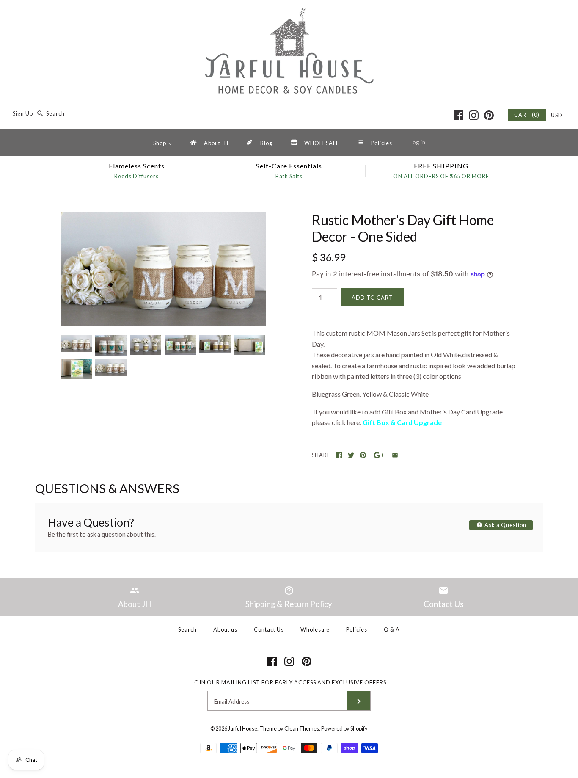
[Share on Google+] (379, 455)
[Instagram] (474, 115)
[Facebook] (458, 115)
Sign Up (23, 113)
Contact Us (269, 629)
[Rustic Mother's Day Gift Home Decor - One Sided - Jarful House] (163, 217)
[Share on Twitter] (351, 455)
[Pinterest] (489, 115)
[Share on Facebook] (339, 455)
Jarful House (242, 728)
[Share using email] (395, 455)
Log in (418, 142)
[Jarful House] (289, 14)
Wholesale (315, 629)
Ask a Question (504, 524)
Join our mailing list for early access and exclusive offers (289, 682)
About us (225, 629)
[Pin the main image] (363, 455)
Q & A (392, 629)
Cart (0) (526, 114)
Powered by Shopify (344, 728)
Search (187, 629)
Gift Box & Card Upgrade (402, 422)
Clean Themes (301, 728)
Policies (356, 629)
